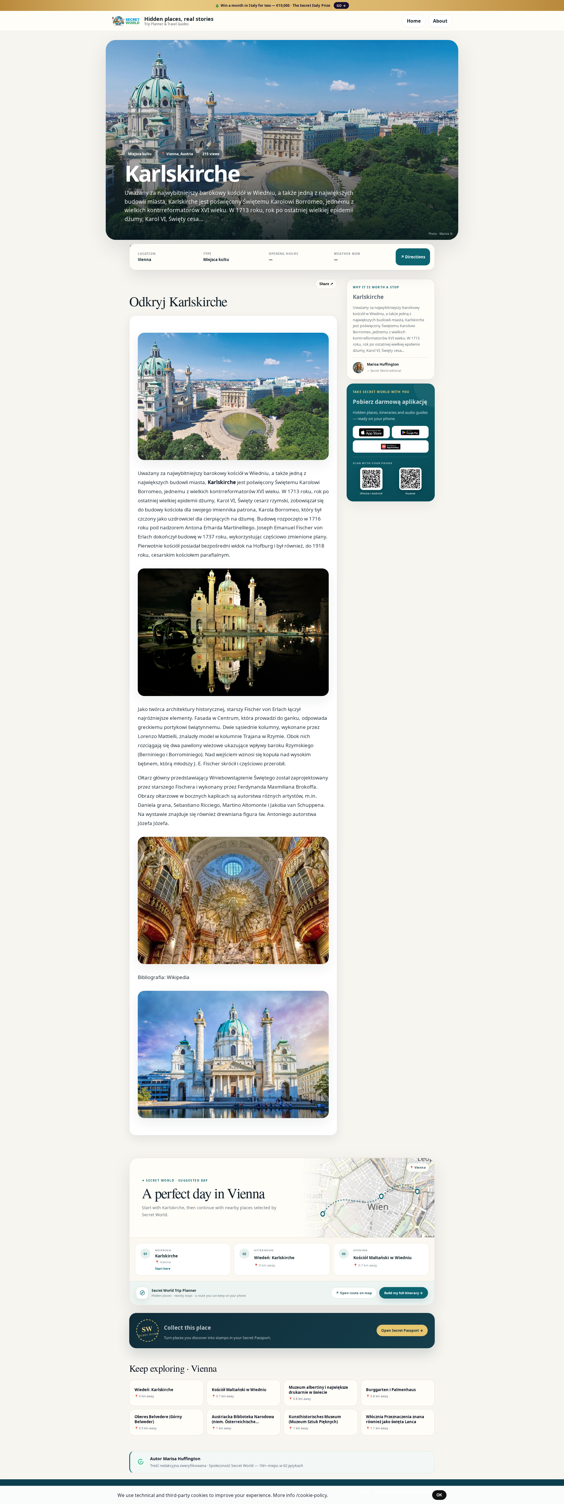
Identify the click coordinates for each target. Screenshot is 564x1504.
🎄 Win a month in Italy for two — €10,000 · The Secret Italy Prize (280, 5)
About (440, 21)
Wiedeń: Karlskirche (274, 1257)
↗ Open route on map (354, 1293)
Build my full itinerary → (403, 1293)
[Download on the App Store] (371, 432)
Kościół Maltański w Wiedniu (382, 1257)
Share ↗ (326, 284)
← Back (131, 141)
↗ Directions (413, 257)
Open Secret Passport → (402, 1330)
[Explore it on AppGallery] (391, 447)
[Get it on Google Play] (410, 432)
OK (439, 1495)
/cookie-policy (311, 1495)
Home (414, 21)
